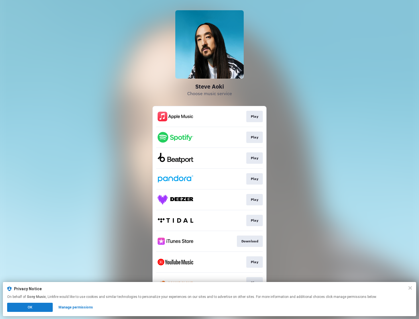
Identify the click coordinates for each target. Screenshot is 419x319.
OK (30, 307)
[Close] (410, 288)
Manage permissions (75, 307)
